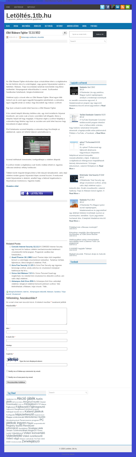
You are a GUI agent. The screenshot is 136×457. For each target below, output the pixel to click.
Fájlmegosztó (37, 406)
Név (8, 328)
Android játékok (72, 26)
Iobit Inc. (26, 292)
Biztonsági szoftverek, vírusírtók (32, 37)
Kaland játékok (34, 411)
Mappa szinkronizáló (15, 417)
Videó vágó (12, 438)
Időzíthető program (32, 409)
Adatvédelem (18, 7)
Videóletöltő (14, 435)
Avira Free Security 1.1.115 (22, 265)
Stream (9, 430)
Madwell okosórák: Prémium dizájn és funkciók (87, 254)
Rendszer (37, 26)
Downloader (12, 404)
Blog (8, 26)
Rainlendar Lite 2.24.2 (87, 87)
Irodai (16, 26)
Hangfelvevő (19, 409)
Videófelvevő (17, 433)
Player (30, 423)
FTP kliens (41, 404)
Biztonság (49, 26)
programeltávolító (39, 423)
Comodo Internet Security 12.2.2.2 (25, 247)
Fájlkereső (10, 407)
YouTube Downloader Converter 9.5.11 (92, 114)
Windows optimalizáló (26, 439)
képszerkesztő (24, 414)
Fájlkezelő (22, 406)
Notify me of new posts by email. (20, 377)
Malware (50, 292)
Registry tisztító (14, 425)
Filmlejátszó (30, 404)
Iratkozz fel (99, 34)
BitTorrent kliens (17, 402)
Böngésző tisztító (31, 402)
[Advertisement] (36, 62)
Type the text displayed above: (31, 361)
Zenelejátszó (31, 441)
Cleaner (43, 402)
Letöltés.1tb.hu (28, 15)
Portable (94, 26)
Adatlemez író (11, 399)
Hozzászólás (11, 306)
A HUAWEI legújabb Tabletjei (80, 249)
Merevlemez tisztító (35, 417)
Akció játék (26, 398)
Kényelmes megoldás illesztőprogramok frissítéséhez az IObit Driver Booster (84, 233)
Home (8, 7)
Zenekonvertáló (16, 442)
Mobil (84, 26)
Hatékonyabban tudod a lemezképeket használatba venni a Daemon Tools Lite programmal (84, 241)
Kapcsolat (31, 7)
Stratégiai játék (35, 428)
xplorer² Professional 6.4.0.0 (90, 142)
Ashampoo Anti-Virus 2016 (22, 281)
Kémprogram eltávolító (38, 292)
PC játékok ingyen (25, 421)
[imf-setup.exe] (37, 196)
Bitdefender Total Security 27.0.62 (92, 174)
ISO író (22, 412)
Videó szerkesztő (32, 435)
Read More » (74, 193)
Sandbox (57, 292)
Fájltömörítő (10, 409)
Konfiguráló (10, 415)
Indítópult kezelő (12, 412)
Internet (60, 26)
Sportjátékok (23, 428)
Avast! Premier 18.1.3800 (22, 257)
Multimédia (26, 26)
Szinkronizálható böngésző (25, 430)
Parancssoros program (29, 420)
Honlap (9, 345)
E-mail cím (10, 337)
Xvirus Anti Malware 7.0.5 (22, 273)
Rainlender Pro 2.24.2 (87, 199)
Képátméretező (39, 415)
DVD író (21, 404)
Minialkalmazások (12, 420)
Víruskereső (16, 294)
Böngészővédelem (15, 292)
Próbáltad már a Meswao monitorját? (83, 227)
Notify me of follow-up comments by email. (24, 371)
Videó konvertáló (34, 432)
